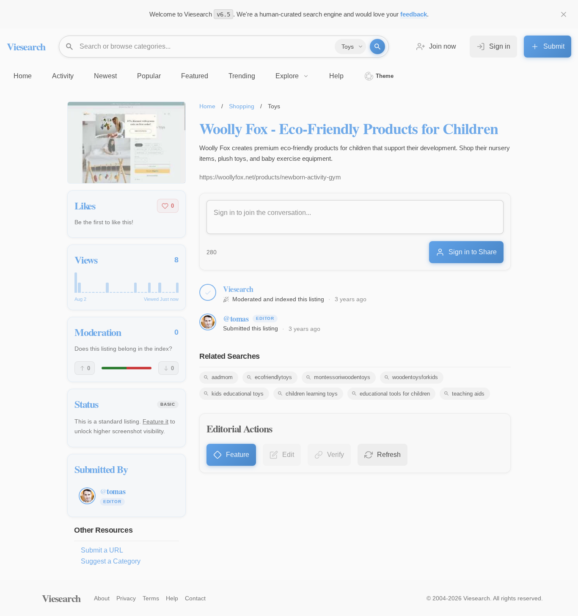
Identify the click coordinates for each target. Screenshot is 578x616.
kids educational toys (238, 393)
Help (172, 598)
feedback (413, 14)
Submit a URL (102, 550)
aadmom (222, 377)
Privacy (126, 598)
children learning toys (312, 393)
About (102, 598)
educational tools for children (395, 393)
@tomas (235, 319)
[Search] (377, 46)
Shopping (241, 106)
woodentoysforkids (415, 377)
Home (207, 106)
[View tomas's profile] (207, 322)
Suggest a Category (110, 561)
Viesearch (26, 46)
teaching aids (468, 393)
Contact (195, 598)
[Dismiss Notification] (563, 14)
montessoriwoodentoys (342, 377)
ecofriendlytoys (273, 377)
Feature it (155, 421)
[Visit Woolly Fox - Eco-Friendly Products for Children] (126, 143)
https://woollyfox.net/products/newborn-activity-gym (270, 177)
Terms (151, 598)
